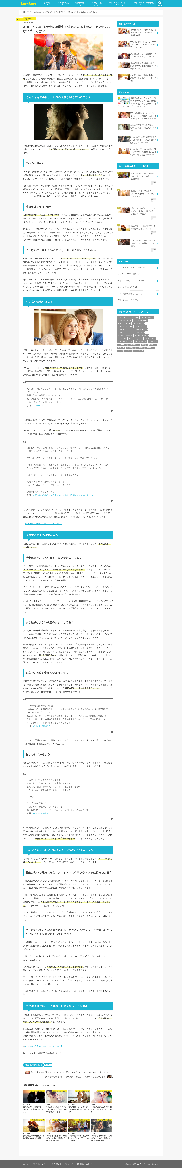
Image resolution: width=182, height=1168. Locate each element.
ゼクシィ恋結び (140, 320)
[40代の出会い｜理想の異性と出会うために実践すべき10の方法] (138, 238)
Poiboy (141, 348)
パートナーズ (140, 326)
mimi (144, 345)
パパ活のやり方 (63, 4)
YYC (140, 351)
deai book (37, 406)
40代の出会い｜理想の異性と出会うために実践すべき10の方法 (143, 243)
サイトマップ (67, 1164)
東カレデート (140, 342)
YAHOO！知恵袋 (40, 726)
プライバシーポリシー (40, 1164)
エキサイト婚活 (146, 317)
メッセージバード (142, 336)
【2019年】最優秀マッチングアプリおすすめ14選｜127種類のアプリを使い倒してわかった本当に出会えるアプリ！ (137, 102)
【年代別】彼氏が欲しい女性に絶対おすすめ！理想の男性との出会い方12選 (143, 66)
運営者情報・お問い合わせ (86, 1164)
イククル (123, 317)
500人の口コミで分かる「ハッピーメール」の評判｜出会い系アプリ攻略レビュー (143, 115)
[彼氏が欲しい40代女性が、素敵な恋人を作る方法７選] (138, 224)
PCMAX (48, 1065)
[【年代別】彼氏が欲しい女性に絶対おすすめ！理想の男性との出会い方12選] (138, 206)
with (121, 351)
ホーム (25, 1164)
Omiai (152, 345)
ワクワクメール (125, 342)
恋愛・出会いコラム (128, 300)
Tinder (151, 348)
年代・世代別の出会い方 (34, 1065)
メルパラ (122, 339)
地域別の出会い (80, 4)
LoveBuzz (28, 3)
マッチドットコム (125, 332)
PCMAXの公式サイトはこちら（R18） (42, 523)
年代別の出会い (97, 4)
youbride (130, 351)
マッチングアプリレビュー (118, 4)
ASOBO (153, 342)
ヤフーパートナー (135, 339)
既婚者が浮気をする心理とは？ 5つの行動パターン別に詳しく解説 (143, 193)
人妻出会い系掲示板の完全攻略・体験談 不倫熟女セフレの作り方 (62, 495)
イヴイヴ (134, 317)
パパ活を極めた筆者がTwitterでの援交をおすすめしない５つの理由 (143, 78)
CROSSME (123, 345)
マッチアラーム (141, 329)
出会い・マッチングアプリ (131, 281)
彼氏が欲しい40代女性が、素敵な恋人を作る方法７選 (143, 227)
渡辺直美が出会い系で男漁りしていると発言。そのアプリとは (143, 128)
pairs (121, 348)
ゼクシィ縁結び (124, 323)
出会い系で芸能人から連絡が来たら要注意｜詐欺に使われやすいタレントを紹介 (143, 152)
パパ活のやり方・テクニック (132, 268)
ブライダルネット (125, 329)
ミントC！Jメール (125, 336)
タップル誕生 (139, 323)
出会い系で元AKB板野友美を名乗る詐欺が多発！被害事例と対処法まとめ (143, 140)
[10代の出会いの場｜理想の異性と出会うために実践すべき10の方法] (138, 171)
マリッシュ (140, 332)
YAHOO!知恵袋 (39, 813)
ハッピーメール (125, 326)
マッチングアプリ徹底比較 (144, 4)
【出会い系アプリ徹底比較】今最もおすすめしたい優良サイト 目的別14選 (143, 32)
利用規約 (55, 1164)
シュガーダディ (124, 320)
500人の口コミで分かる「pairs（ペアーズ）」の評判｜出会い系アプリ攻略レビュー (143, 44)
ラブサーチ (149, 339)
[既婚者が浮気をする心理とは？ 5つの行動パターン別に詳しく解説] (138, 189)
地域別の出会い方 (127, 287)
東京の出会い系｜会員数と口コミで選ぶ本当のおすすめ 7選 (143, 55)
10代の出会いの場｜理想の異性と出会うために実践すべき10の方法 (143, 176)
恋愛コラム (48, 4)
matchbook (135, 345)
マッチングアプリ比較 (129, 274)
